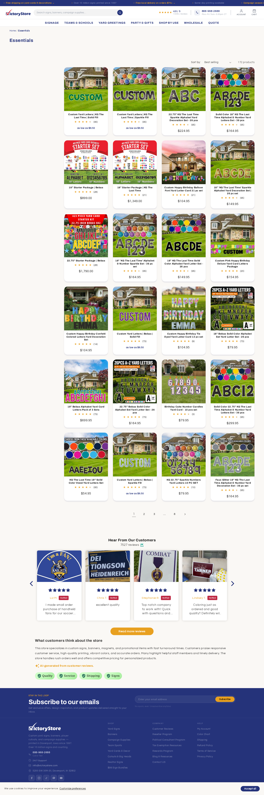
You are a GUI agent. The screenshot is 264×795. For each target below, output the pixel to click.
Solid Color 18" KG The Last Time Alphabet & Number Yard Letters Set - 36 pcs (232, 117)
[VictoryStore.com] (18, 12)
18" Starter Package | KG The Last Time (135, 189)
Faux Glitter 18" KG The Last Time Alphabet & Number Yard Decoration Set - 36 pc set (232, 483)
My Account (203, 729)
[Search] (120, 12)
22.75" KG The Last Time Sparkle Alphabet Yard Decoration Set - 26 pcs (184, 117)
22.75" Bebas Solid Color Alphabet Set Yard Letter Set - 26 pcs (135, 409)
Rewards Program (162, 751)
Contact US (158, 762)
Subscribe (225, 699)
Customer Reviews (162, 729)
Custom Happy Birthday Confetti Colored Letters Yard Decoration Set (86, 336)
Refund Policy (205, 745)
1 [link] (134, 514)
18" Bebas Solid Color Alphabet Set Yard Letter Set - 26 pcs (233, 335)
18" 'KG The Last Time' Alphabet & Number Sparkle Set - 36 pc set (134, 263)
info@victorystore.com (45, 765)
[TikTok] (46, 778)
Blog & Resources (162, 756)
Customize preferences (72, 788)
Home (13, 30)
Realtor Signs (115, 762)
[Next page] (185, 514)
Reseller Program (162, 734)
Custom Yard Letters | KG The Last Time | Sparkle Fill (135, 116)
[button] (32, 583)
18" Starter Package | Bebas (86, 187)
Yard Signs (114, 729)
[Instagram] (39, 778)
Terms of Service (206, 751)
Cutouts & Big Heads (119, 756)
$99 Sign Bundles (118, 767)
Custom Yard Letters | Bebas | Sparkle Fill (135, 481)
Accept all (250, 788)
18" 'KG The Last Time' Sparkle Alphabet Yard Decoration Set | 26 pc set (232, 190)
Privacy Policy (205, 756)
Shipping (202, 740)
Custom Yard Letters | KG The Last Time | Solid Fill (86, 116)
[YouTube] (61, 778)
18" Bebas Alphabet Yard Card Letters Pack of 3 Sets (86, 408)
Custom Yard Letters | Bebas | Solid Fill (135, 335)
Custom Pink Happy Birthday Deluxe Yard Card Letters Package (232, 263)
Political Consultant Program (168, 740)
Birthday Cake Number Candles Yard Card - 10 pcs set (184, 408)
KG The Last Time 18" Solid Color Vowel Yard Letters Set (86, 481)
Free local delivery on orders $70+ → (155, 3)
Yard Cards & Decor (119, 751)
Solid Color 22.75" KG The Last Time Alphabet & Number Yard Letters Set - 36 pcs (232, 409)
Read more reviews (132, 631)
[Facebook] (32, 778)
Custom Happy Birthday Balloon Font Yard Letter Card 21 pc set (184, 189)
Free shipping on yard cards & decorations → (30, 3)
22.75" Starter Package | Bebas (86, 260)
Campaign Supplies (119, 740)
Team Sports (115, 745)
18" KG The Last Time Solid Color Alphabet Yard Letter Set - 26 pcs (184, 263)
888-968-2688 (41, 752)
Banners (112, 734)
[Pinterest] (54, 778)
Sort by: (195, 62)
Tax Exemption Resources (167, 745)
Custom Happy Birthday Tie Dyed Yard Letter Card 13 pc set (184, 335)
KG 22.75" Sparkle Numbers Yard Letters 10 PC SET (184, 481)
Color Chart (203, 734)
